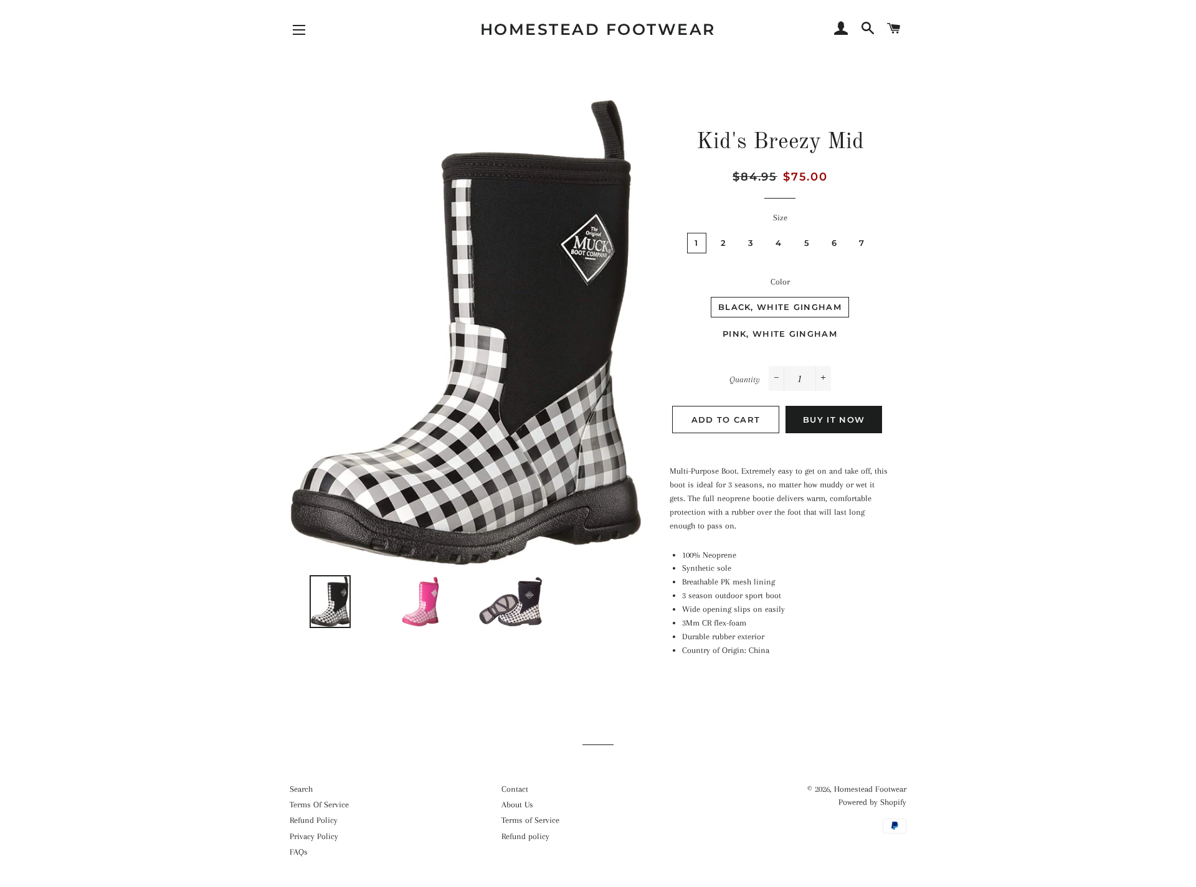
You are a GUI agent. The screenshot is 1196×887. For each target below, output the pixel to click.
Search (301, 789)
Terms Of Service (319, 804)
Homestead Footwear (598, 29)
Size (780, 217)
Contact (514, 789)
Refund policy (525, 836)
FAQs (299, 851)
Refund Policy (314, 820)
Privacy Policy (314, 836)
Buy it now (834, 420)
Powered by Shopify (872, 802)
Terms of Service (530, 820)
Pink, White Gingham (780, 334)
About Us (517, 804)
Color (780, 281)
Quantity (744, 379)
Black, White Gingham (780, 307)
